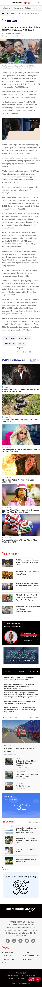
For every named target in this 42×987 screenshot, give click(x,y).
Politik (26, 952)
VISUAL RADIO (28, 640)
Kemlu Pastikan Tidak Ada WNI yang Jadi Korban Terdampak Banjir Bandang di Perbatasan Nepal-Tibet (19, 686)
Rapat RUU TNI (9, 344)
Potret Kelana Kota (31, 956)
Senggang (27, 959)
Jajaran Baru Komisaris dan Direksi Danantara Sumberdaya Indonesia (26, 830)
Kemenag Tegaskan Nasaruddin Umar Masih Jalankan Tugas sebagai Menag (20, 702)
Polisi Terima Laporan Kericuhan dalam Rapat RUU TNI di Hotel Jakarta (27, 562)
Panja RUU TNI (24, 338)
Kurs (4, 963)
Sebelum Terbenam (23, 786)
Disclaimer (21, 979)
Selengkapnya (34, 717)
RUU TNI (22, 344)
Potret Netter (8, 959)
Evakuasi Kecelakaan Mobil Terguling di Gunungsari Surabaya (26, 763)
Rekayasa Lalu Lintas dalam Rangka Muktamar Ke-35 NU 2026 (26, 840)
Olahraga (6, 956)
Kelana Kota (18, 8)
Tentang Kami (7, 8)
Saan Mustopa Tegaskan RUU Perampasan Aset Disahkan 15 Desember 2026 (19, 679)
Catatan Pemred (31, 8)
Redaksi (10, 979)
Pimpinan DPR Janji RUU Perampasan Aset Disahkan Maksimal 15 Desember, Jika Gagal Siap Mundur (20, 710)
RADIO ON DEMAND (30, 637)
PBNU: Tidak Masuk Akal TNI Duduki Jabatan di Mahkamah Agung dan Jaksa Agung (26, 597)
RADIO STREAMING (29, 633)
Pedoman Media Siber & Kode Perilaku (21, 976)
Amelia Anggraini (9, 338)
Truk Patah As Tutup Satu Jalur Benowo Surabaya (27, 775)
